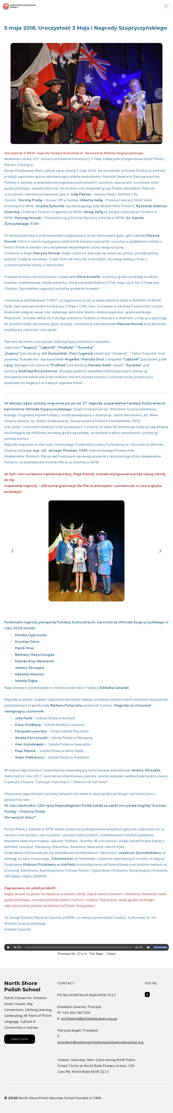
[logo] (19, 6)
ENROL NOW (19, 1039)
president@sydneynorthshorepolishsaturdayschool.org (100, 1042)
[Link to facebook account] (147, 994)
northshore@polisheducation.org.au (89, 1018)
